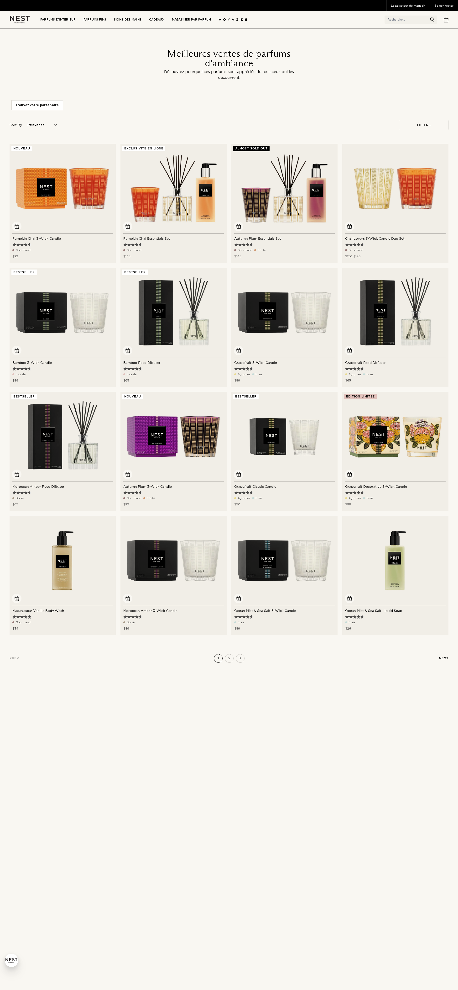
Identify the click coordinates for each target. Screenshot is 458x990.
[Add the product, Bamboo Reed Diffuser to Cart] (127, 350)
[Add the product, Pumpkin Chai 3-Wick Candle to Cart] (16, 226)
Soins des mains (127, 19)
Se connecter (444, 5)
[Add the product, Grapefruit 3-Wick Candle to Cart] (238, 350)
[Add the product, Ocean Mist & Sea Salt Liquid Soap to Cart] (349, 598)
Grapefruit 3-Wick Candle (255, 362)
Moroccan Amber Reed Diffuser (38, 486)
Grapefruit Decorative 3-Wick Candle (376, 486)
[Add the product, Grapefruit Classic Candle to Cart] (238, 474)
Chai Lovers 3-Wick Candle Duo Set (375, 238)
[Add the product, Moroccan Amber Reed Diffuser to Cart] (16, 474)
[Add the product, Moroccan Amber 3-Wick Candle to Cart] (127, 598)
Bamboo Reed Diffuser (142, 362)
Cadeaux (156, 19)
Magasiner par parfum (191, 19)
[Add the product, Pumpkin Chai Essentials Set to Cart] (127, 226)
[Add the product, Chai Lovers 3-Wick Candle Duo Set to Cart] (349, 226)
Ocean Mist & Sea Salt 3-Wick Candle (265, 611)
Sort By (16, 125)
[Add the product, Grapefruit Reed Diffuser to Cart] (349, 350)
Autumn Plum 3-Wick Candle (147, 486)
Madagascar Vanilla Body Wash (38, 611)
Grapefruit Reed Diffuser (365, 362)
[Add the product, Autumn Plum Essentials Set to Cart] (238, 226)
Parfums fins (94, 19)
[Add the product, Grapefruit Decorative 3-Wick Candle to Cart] (349, 474)
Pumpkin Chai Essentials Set (146, 238)
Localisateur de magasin (408, 5)
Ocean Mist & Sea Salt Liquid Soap (373, 611)
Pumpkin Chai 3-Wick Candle (36, 238)
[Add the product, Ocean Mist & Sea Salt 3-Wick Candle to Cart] (238, 598)
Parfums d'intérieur (58, 19)
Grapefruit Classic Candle (255, 486)
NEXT (443, 658)
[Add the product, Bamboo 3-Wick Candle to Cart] (16, 350)
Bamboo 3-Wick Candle (32, 362)
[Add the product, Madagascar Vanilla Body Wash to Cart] (16, 598)
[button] (432, 19)
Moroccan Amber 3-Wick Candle (150, 611)
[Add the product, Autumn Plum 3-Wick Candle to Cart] (127, 474)
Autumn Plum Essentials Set (257, 238)
